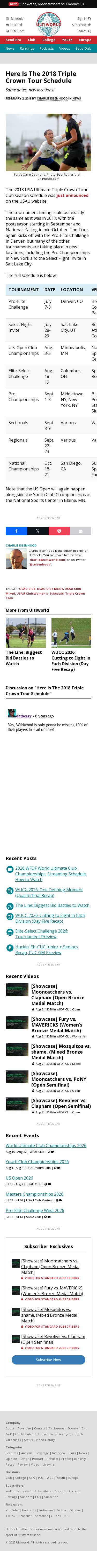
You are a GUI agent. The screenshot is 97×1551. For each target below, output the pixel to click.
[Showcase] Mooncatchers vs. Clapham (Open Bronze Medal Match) (58, 994)
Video (35, 1464)
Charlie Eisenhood (52, 98)
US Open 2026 (19, 1178)
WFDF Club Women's (71, 1036)
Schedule (17, 18)
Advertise (24, 1428)
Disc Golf (17, 31)
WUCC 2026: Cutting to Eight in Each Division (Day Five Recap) (50, 918)
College (48, 39)
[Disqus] (48, 772)
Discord (16, 25)
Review (23, 1464)
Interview (58, 1453)
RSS (66, 1516)
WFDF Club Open (68, 1009)
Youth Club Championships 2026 (37, 1161)
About (10, 1428)
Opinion (11, 1459)
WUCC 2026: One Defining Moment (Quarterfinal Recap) (49, 892)
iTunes (56, 1516)
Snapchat (25, 1516)
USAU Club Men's (50, 589)
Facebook (29, 1510)
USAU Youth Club (39, 1168)
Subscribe (79, 25)
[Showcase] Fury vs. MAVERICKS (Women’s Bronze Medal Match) (56, 1025)
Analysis (26, 1453)
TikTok (10, 1516)
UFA (32, 1478)
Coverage (42, 1453)
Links (72, 1453)
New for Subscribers (37, 1491)
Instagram (46, 1510)
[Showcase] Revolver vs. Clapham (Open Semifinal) (61, 1103)
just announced (72, 195)
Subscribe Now (48, 1359)
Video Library (45, 1440)
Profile (66, 1459)
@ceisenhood (39, 564)
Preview (52, 1459)
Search (82, 31)
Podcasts (47, 48)
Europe (85, 39)
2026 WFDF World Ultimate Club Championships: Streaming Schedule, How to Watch (51, 873)
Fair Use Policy (53, 1434)
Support (26, 1497)
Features (12, 1453)
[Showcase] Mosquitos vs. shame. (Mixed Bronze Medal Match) (61, 1052)
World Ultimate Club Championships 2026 (46, 1145)
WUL (50, 1478)
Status (28, 1440)
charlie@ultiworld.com (47, 560)
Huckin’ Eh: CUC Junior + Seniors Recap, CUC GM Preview (46, 949)
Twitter (61, 1510)
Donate (73, 1428)
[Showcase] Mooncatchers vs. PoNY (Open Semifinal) (58, 1079)
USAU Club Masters (39, 1200)
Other (24, 1459)
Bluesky (75, 1510)
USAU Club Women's (32, 593)
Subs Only (83, 48)
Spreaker (41, 1516)
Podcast (37, 1459)
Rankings (27, 48)
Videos (64, 48)
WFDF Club (37, 1152)
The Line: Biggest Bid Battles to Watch (52, 905)
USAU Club (27, 589)
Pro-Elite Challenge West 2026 (35, 1210)
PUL (40, 1478)
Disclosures (56, 1428)
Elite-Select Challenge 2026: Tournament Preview (41, 934)
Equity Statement (27, 1434)
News (10, 48)
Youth (67, 39)
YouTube (12, 1510)
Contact (39, 1428)
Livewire (49, 1464)
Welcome (12, 1491)
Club (31, 39)
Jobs (69, 1434)
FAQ (38, 1497)
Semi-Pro (13, 39)
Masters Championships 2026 (34, 1194)
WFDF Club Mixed (69, 1064)
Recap (10, 1464)
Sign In (82, 18)
